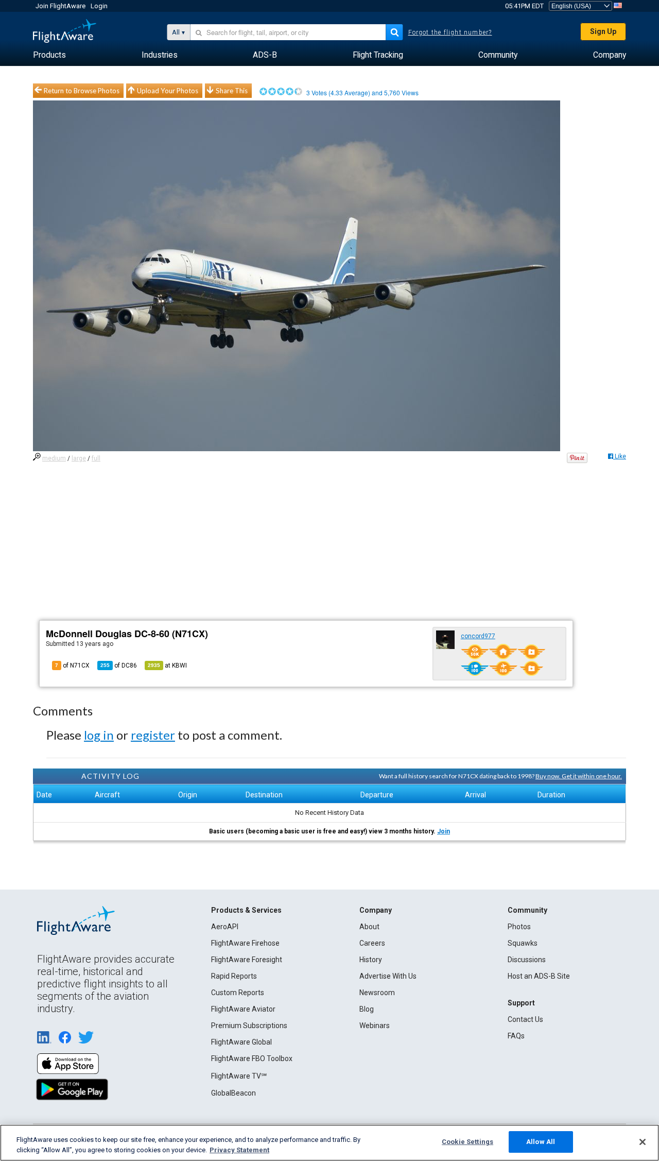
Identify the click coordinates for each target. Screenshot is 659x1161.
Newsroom (377, 992)
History (370, 959)
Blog (366, 1009)
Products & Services (246, 910)
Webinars (374, 1025)
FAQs (516, 1036)
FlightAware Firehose (245, 943)
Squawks (522, 943)
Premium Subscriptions (249, 1025)
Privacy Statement (239, 1150)
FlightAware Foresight (246, 959)
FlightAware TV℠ (239, 1076)
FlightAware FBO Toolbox (251, 1058)
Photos (519, 927)
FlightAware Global (241, 1042)
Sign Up (603, 31)
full (96, 458)
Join (443, 831)
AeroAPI (224, 927)
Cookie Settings (467, 1142)
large (79, 458)
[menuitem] (49, 55)
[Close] (642, 1142)
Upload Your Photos (167, 91)
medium (54, 458)
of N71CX (72, 665)
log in (99, 734)
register (153, 734)
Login (99, 6)
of (118, 665)
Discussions (527, 959)
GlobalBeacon (233, 1093)
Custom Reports (237, 992)
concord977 (478, 636)
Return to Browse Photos (81, 91)
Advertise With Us (388, 976)
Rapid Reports (234, 976)
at (167, 665)
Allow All (540, 1142)
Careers (372, 943)
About (369, 927)
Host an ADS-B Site (539, 976)
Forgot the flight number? (450, 32)
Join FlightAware (60, 6)
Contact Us (525, 1019)
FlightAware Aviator (243, 1009)
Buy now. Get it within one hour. (578, 776)
